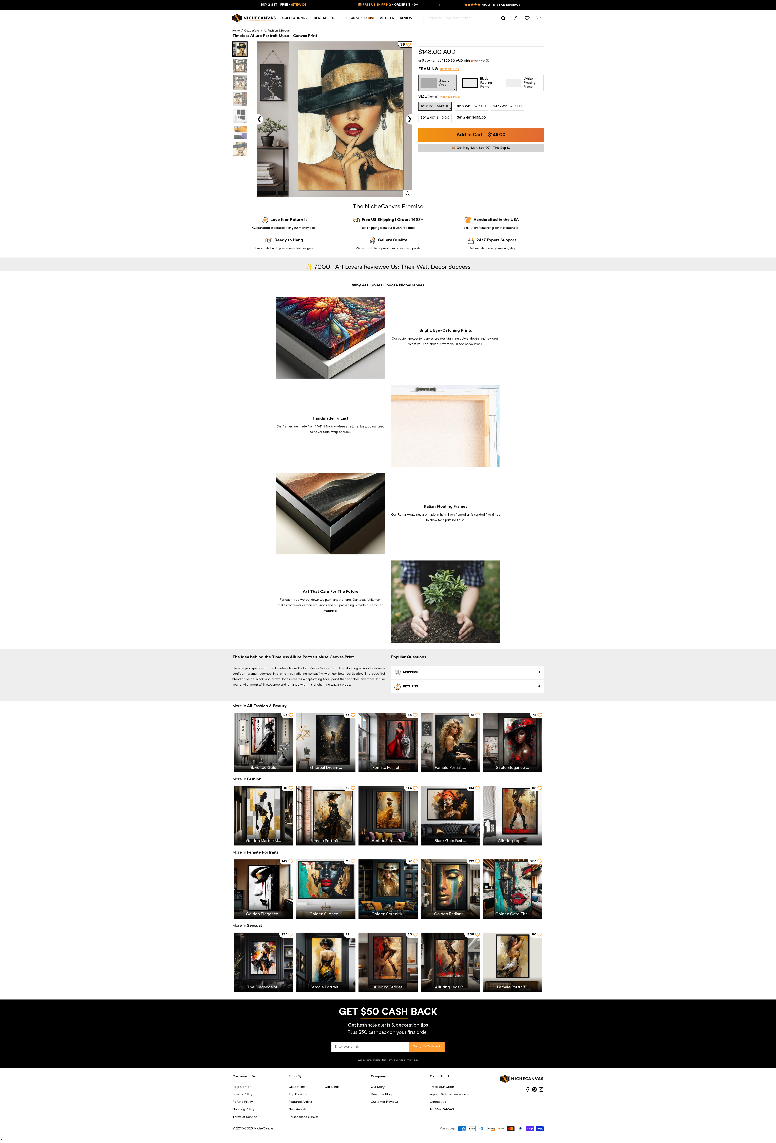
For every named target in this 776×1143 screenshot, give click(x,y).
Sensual (254, 926)
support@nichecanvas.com (449, 1094)
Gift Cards (332, 1087)
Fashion (254, 779)
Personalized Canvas (303, 1117)
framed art (462, 514)
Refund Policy (242, 1102)
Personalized (355, 18)
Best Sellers (325, 18)
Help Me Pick (449, 69)
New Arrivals (298, 1109)
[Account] (516, 18)
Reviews (407, 18)
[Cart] (538, 18)
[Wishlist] (527, 18)
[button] (481, 61)
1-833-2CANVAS (442, 1109)
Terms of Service (395, 1060)
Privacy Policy (412, 1060)
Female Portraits (262, 853)
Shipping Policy (243, 1109)
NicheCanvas (263, 1128)
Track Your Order (442, 1087)
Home (236, 30)
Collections (293, 18)
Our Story (378, 1087)
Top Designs (298, 1094)
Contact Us (438, 1102)
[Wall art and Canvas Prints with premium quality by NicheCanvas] (254, 18)
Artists (387, 18)
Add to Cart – (481, 135)
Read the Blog (381, 1094)
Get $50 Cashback (427, 1046)
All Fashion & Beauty (277, 30)
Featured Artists (300, 1102)
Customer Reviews (385, 1102)
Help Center (241, 1087)
